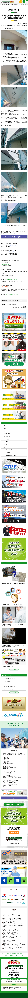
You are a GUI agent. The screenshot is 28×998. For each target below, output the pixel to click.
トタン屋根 (20, 925)
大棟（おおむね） (19, 943)
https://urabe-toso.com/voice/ (11, 279)
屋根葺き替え (5, 444)
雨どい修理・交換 (6, 433)
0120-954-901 (12, 268)
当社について (15, 798)
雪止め (23, 928)
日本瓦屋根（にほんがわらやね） (9, 925)
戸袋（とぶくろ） (6, 933)
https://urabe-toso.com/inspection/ (16, 286)
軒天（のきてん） (6, 939)
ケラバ (13, 940)
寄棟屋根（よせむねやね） (8, 941)
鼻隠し (4, 945)
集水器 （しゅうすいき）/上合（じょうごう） (12, 936)
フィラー (17, 914)
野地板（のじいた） (7, 930)
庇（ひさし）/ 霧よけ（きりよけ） (10, 932)
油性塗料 (21, 917)
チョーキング (11, 914)
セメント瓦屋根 (20, 923)
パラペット (5, 947)
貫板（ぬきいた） (6, 940)
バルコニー (5, 919)
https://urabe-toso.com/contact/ (12, 294)
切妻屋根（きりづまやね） (8, 943)
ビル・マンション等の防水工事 (9, 455)
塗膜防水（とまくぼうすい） (8, 922)
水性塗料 (4, 918)
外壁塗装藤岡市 (14, 709)
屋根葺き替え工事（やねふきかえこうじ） (11, 928)
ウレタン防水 (5, 921)
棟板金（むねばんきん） (12, 937)
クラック (4, 914)
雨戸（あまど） (15, 933)
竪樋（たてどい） (20, 945)
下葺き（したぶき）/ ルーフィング (10, 929)
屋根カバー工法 (6, 439)
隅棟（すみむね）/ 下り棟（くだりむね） (11, 944)
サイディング (17, 915)
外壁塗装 (4, 425)
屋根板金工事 (5, 441)
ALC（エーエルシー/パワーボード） (10, 917)
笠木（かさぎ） (16, 930)
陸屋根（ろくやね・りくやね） (9, 923)
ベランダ (11, 919)
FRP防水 (11, 947)
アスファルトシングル (19, 947)
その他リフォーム (6, 452)
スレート (4, 948)
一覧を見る (15, 669)
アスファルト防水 (18, 919)
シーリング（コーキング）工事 (15, 918)
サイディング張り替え (7, 449)
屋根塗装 (4, 428)
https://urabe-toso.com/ (5, 264)
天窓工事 (4, 447)
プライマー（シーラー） (8, 915)
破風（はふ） (14, 939)
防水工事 (4, 431)
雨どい (4, 937)
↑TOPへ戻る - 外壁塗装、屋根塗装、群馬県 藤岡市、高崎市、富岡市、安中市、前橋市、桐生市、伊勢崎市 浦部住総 (14, 954)
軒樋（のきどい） (11, 945)
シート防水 (12, 921)
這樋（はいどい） (15, 934)
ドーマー (23, 944)
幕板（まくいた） (6, 934)
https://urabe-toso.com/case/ (10, 277)
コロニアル (11, 948)
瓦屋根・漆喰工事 (6, 436)
